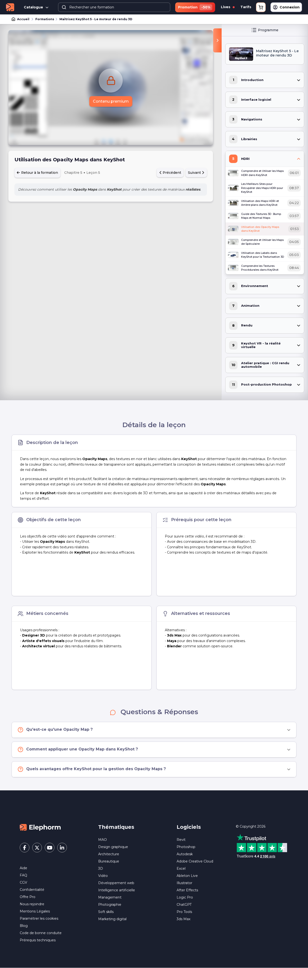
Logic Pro (185, 897)
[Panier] (261, 7)
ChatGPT (184, 904)
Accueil (23, 19)
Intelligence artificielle (116, 890)
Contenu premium (111, 101)
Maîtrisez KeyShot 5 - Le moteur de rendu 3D (95, 19)
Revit (181, 839)
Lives (226, 7)
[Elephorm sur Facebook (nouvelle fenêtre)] (24, 847)
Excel (181, 868)
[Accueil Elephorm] (40, 827)
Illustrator (184, 883)
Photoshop (186, 847)
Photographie (109, 904)
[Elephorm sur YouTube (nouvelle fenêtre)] (49, 847)
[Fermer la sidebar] (217, 40)
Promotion (194, 7)
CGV (23, 882)
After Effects (187, 890)
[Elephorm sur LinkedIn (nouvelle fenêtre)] (62, 847)
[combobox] (114, 7)
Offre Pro (27, 897)
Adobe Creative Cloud (195, 861)
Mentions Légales (35, 911)
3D (100, 868)
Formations (44, 19)
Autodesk (185, 854)
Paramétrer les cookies (39, 918)
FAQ (23, 875)
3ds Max (183, 919)
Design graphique (113, 847)
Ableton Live (187, 876)
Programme (268, 30)
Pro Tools (184, 912)
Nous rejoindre (32, 904)
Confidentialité (32, 889)
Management (110, 897)
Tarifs (245, 7)
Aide (23, 868)
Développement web (116, 883)
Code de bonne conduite (41, 933)
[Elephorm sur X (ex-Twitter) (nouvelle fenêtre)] (37, 847)
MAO (102, 839)
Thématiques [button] (116, 827)
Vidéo (103, 876)
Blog (24, 926)
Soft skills (106, 912)
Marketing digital (112, 919)
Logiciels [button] (189, 827)
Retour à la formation (39, 172)
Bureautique (108, 861)
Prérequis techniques (38, 940)
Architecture (108, 854)
